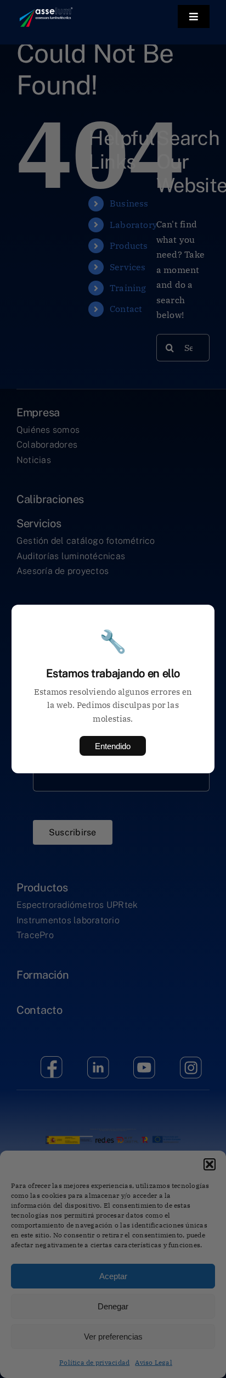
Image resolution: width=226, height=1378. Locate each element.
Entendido (113, 746)
